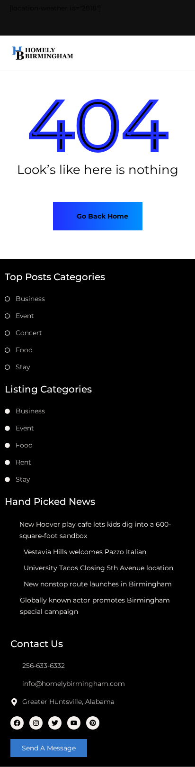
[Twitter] (55, 723)
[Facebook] (17, 723)
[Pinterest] (92, 723)
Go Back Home (101, 216)
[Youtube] (73, 723)
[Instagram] (36, 723)
